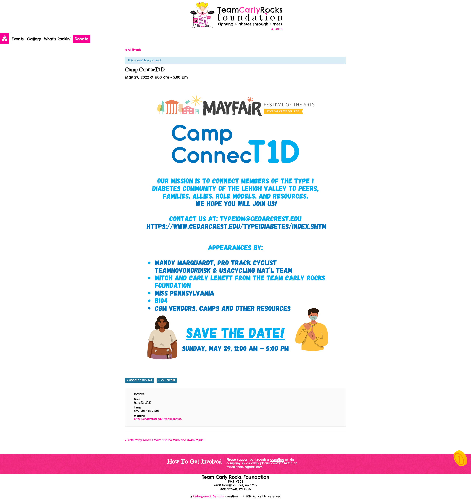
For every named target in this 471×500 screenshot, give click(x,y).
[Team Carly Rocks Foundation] (235, 29)
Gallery (34, 39)
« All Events (133, 49)
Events (18, 39)
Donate (81, 39)
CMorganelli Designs (208, 496)
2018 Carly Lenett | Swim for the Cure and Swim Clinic (164, 440)
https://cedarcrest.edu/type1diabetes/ (158, 419)
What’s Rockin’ (57, 39)
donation (277, 459)
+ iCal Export (166, 380)
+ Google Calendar (139, 380)
